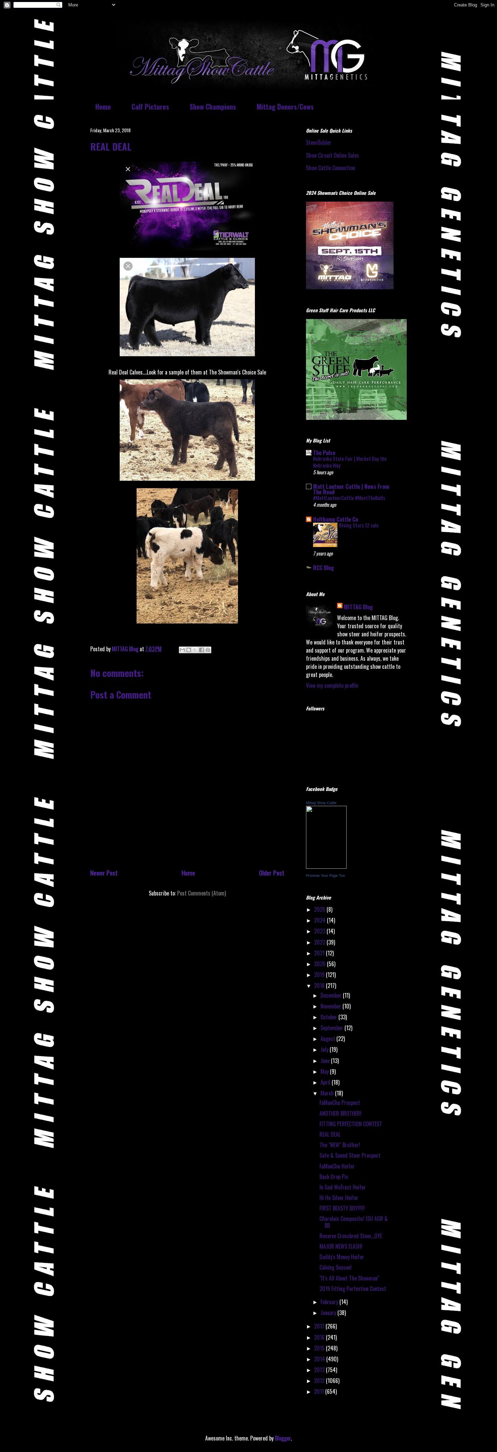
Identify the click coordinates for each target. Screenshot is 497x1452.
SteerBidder (318, 142)
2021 (320, 953)
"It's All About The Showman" (349, 1278)
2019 (320, 975)
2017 (320, 1326)
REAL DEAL (330, 1134)
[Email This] (182, 649)
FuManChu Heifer (337, 1166)
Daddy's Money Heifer (342, 1257)
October (329, 1017)
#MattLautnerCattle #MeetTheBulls (349, 497)
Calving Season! (336, 1267)
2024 (320, 920)
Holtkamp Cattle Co (335, 519)
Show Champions (213, 106)
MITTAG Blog (358, 607)
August (328, 1039)
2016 (320, 1337)
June (326, 1061)
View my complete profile (332, 685)
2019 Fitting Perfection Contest (353, 1289)
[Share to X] (195, 649)
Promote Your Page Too (325, 876)
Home (103, 106)
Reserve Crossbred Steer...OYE (351, 1236)
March (328, 1093)
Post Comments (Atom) (201, 893)
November (331, 1006)
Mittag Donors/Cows (285, 106)
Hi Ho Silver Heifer (339, 1198)
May (325, 1071)
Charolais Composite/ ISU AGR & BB (354, 1222)
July (325, 1049)
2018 (320, 985)
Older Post (271, 873)
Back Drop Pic (334, 1177)
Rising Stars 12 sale (359, 525)
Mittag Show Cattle (321, 803)
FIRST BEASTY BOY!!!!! (342, 1208)
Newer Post (104, 873)
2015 (320, 1348)
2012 (320, 1381)
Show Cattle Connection (330, 168)
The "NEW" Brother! (340, 1145)
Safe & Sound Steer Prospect (350, 1155)
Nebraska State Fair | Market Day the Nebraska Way (350, 462)
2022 (320, 942)
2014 (320, 1359)
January (329, 1313)
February (330, 1302)
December (332, 995)
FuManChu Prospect (340, 1102)
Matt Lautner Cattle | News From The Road (351, 489)
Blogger (283, 1438)
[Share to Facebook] (201, 649)
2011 (319, 1391)
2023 (320, 931)
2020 (320, 964)
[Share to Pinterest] (208, 649)
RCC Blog (323, 568)
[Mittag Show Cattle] (326, 866)
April (326, 1082)
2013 (320, 1370)
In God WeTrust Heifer (343, 1187)
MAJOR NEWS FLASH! (341, 1246)
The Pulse (324, 453)
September (333, 1028)
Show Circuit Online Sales (332, 155)
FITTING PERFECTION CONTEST (351, 1124)
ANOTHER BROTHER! (340, 1113)
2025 (320, 909)
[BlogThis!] (188, 649)
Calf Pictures (150, 106)
